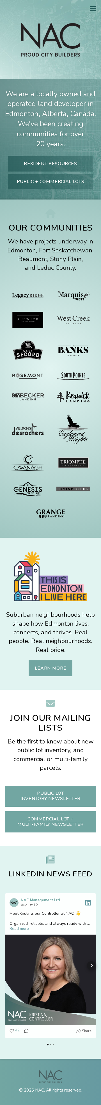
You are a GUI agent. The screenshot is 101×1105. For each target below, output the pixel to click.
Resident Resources (50, 164)
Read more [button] (19, 928)
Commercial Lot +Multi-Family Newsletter (50, 821)
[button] (9, 965)
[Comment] (25, 1031)
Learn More (50, 668)
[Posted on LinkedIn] (88, 902)
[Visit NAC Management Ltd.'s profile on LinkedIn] (15, 902)
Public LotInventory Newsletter (50, 796)
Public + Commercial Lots (50, 182)
